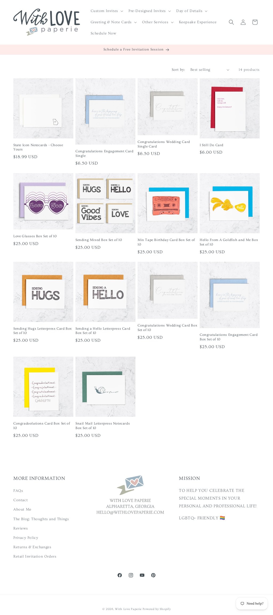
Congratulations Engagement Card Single (104, 153)
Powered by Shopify (157, 609)
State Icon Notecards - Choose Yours (38, 147)
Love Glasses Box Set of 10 (35, 236)
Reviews (20, 528)
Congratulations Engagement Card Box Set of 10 (229, 337)
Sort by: (178, 70)
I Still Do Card (211, 145)
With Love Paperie (128, 609)
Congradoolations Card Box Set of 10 (41, 426)
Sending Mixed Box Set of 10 (98, 240)
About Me (22, 509)
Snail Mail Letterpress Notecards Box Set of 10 (102, 426)
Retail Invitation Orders (34, 556)
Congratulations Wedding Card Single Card (164, 144)
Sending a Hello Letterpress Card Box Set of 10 (102, 331)
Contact (20, 500)
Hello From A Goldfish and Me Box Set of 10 (229, 242)
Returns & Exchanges (32, 547)
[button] (106, 11)
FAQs (18, 491)
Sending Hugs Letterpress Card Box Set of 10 (42, 331)
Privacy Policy (25, 538)
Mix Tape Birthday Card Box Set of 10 (166, 242)
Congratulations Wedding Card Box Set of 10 (167, 328)
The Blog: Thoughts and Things (41, 519)
